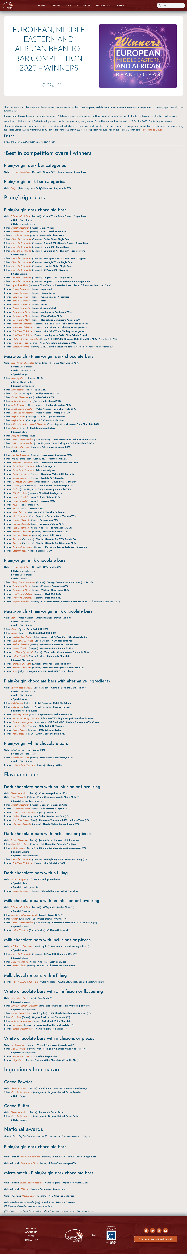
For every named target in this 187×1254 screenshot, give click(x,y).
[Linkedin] (165, 1230)
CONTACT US (31, 1240)
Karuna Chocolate (19, 397)
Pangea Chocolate (21, 520)
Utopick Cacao (19, 550)
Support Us (103, 5)
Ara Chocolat (17, 389)
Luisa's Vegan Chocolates (22, 362)
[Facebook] (146, 1230)
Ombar (16, 816)
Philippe (15, 428)
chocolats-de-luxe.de (152, 129)
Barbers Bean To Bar (22, 637)
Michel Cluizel (19, 965)
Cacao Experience (21, 474)
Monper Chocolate (19, 961)
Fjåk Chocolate (20, 493)
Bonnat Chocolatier (20, 227)
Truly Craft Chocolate (22, 547)
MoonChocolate (20, 516)
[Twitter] (152, 1230)
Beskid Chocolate (21, 644)
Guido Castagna (18, 879)
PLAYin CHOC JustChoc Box (25, 981)
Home (41, 5)
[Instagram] (159, 1230)
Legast (14, 633)
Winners (55, 5)
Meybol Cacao (18, 416)
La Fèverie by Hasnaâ (21, 401)
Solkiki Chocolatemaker (22, 439)
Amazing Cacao (18, 378)
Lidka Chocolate (18, 405)
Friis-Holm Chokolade (20, 172)
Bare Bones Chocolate (23, 640)
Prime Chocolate (20, 342)
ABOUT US (31, 1232)
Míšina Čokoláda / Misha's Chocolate (28, 424)
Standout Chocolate (20, 447)
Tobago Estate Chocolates (23, 582)
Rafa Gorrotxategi (21, 527)
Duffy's (13, 188)
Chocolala (16, 1017)
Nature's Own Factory (21, 1021)
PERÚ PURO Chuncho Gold (25, 339)
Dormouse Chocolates (23, 481)
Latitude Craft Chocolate (24, 765)
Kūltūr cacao (17, 703)
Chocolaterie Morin (20, 231)
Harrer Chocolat (20, 497)
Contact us (123, 5)
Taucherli (17, 539)
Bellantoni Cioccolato (22, 462)
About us (72, 5)
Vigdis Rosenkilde (19, 285)
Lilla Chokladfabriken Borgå (24, 915)
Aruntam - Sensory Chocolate (26, 718)
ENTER (31, 1236)
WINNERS (31, 1228)
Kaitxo (15, 504)
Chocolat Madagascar (23, 722)
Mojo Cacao (18, 1060)
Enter (86, 5)
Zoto (15, 671)
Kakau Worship (20, 730)
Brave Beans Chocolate (23, 466)
